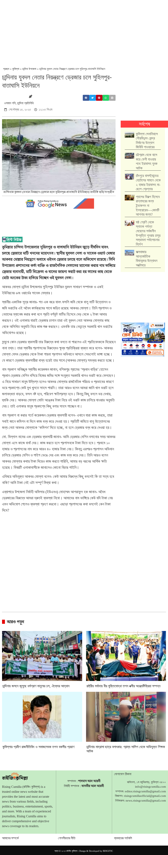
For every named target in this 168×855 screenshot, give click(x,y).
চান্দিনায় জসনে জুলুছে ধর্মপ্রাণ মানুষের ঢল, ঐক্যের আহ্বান (35, 686)
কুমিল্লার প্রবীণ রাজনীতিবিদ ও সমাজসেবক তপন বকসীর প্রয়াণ (38, 747)
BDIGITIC (108, 851)
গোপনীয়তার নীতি (66, 838)
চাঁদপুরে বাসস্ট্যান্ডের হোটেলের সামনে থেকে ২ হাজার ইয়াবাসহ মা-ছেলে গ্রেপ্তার (148, 182)
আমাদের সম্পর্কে (10, 838)
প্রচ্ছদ (6, 68)
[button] (86, 98)
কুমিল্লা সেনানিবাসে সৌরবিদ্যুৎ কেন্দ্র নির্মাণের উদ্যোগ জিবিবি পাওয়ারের (147, 140)
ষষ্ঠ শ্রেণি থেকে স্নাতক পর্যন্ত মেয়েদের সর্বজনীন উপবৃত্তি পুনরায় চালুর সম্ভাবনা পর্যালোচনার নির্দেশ (148, 233)
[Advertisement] (85, 30)
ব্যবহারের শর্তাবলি (123, 838)
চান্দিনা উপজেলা (29, 68)
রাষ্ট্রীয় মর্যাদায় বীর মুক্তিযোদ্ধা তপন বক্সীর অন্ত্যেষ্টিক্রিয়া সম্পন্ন (123, 686)
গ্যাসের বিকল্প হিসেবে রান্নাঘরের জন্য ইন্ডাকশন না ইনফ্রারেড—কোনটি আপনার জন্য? (148, 205)
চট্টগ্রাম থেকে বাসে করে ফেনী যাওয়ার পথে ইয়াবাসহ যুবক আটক (146, 161)
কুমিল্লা (15, 68)
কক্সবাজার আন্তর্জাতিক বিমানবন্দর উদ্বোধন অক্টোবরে (146, 258)
